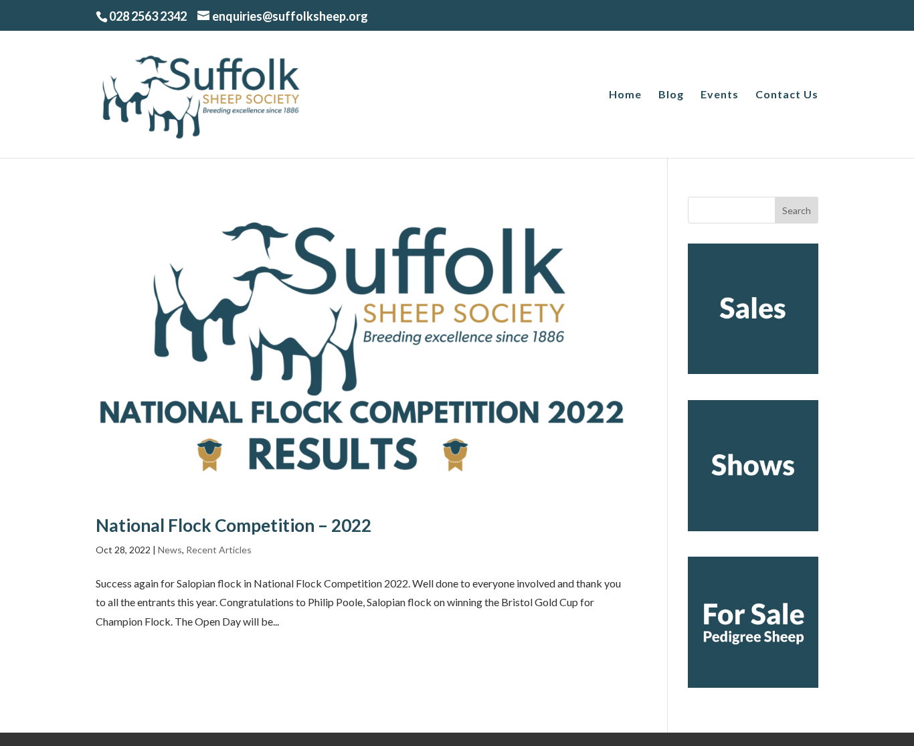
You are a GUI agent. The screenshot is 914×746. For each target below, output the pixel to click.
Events (720, 95)
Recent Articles (219, 549)
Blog (671, 95)
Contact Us (786, 95)
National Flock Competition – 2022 (233, 525)
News (170, 549)
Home (625, 95)
